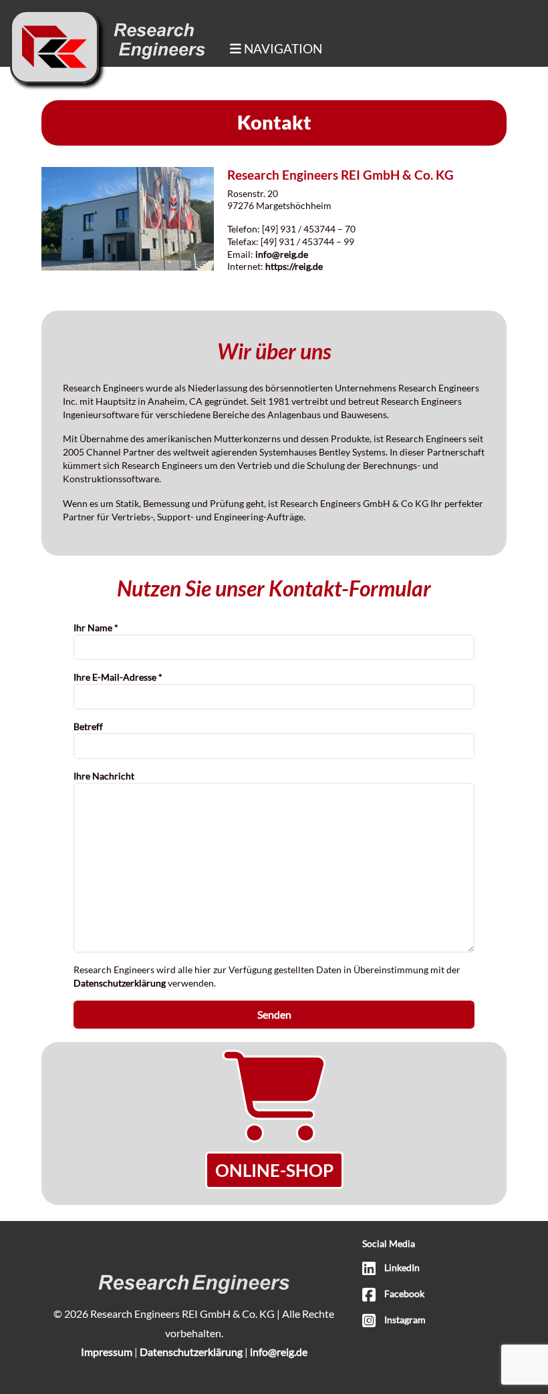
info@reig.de (281, 254)
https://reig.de (294, 266)
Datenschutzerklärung (120, 983)
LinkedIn (402, 1267)
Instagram (405, 1320)
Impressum (106, 1351)
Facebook (404, 1293)
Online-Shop (274, 1170)
